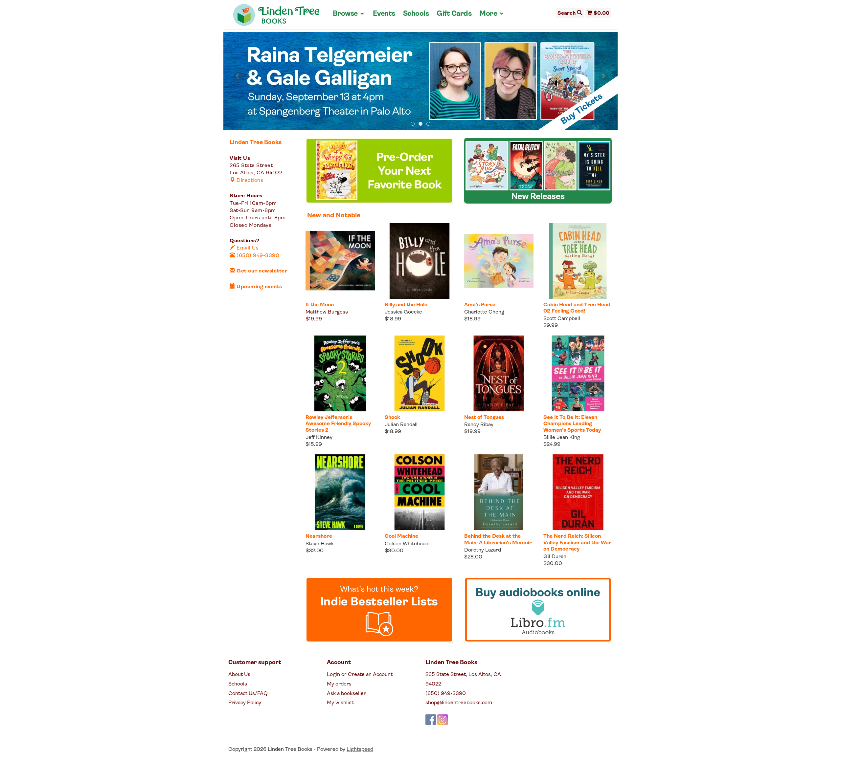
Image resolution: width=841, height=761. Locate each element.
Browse (349, 14)
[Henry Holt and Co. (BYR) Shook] (419, 373)
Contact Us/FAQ (248, 693)
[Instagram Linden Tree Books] (442, 719)
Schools (416, 14)
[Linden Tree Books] (276, 17)
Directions (249, 180)
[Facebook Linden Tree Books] (430, 719)
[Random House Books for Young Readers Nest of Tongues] (499, 373)
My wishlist (340, 703)
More (491, 14)
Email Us (247, 248)
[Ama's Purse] (499, 261)
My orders (339, 684)
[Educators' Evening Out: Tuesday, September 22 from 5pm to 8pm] (420, 81)
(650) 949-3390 (257, 255)
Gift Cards (454, 14)
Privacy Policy (244, 703)
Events (384, 14)
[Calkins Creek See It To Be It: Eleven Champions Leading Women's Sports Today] (578, 373)
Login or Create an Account (360, 674)
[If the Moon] (340, 261)
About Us (239, 674)
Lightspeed (360, 749)
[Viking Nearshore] (340, 492)
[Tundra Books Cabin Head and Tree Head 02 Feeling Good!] (578, 261)
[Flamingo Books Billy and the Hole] (419, 261)
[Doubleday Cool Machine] (419, 492)
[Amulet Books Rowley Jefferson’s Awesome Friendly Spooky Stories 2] (340, 373)
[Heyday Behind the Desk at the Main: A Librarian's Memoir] (499, 492)
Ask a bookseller (346, 693)
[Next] (603, 76)
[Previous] (237, 76)
